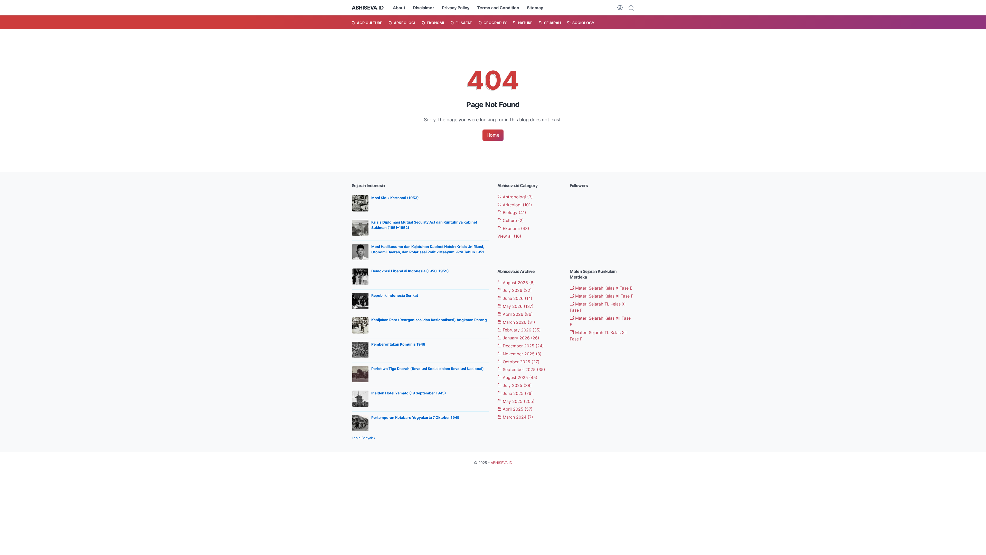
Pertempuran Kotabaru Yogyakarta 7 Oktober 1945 (415, 417)
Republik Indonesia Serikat (394, 295)
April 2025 (517, 409)
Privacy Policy (455, 7)
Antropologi (517, 196)
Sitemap (535, 7)
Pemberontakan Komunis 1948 (398, 344)
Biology (513, 212)
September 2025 (523, 369)
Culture (512, 220)
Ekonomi (515, 228)
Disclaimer (423, 7)
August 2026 (518, 282)
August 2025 (519, 377)
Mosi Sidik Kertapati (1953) (395, 198)
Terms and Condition (498, 7)
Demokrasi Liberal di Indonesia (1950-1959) (410, 271)
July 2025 (516, 385)
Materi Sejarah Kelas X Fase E (603, 288)
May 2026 (517, 306)
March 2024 (517, 417)
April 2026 (517, 314)
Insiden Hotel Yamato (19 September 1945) (408, 393)
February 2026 (521, 329)
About (399, 7)
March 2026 (518, 322)
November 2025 (521, 353)
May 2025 (518, 401)
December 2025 (522, 345)
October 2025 (520, 361)
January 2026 (520, 337)
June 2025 (517, 393)
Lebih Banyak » (364, 438)
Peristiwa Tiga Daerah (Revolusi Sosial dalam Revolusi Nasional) (427, 368)
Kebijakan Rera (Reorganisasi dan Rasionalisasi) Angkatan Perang (429, 320)
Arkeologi (516, 204)
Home (493, 135)
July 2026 (516, 290)
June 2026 (516, 298)
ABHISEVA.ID (368, 8)
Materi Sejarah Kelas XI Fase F (603, 296)
